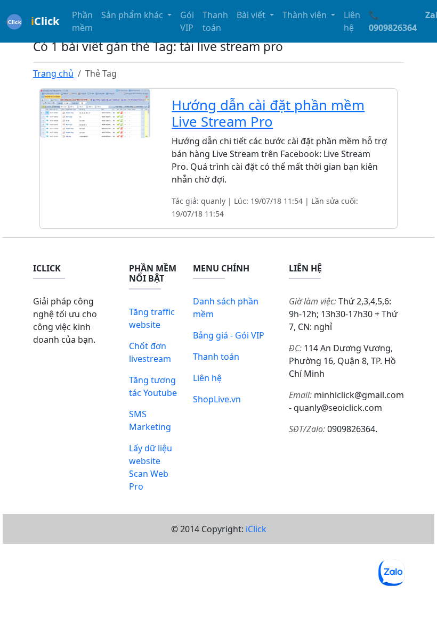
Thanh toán (215, 21)
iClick (256, 529)
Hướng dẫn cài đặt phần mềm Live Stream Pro (268, 113)
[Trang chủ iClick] (14, 21)
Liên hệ (352, 21)
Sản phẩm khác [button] (133, 15)
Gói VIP (187, 21)
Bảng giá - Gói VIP (228, 335)
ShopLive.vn (217, 399)
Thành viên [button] (305, 15)
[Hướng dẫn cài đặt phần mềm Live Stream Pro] (95, 112)
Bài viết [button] (252, 15)
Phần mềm (82, 21)
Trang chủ (53, 73)
